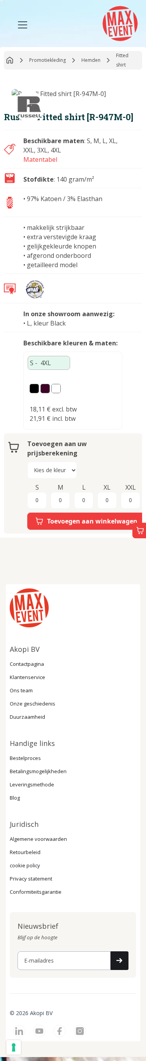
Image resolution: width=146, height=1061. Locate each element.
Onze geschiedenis (32, 703)
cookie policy (25, 865)
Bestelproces (25, 758)
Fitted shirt (122, 60)
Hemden (90, 60)
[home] (119, 22)
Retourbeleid (25, 852)
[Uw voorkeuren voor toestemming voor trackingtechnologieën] (13, 1047)
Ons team (21, 690)
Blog (15, 797)
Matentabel (40, 159)
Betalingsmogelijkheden (38, 771)
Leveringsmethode (32, 784)
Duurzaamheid (27, 716)
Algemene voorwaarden (38, 838)
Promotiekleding (47, 60)
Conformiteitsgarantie (36, 891)
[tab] (49, 363)
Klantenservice (27, 677)
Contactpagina (27, 663)
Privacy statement (31, 878)
